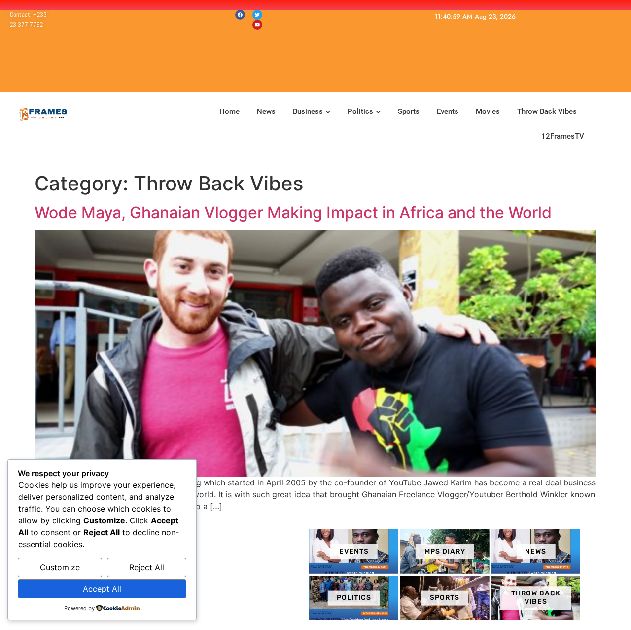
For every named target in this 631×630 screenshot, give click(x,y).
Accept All (102, 588)
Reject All (146, 567)
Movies (488, 111)
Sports (409, 111)
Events (447, 111)
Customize (60, 567)
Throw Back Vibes (547, 111)
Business (308, 111)
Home (228, 111)
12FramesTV (562, 136)
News (266, 111)
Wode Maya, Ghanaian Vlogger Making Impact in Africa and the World (293, 212)
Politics (360, 111)
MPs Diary (444, 551)
